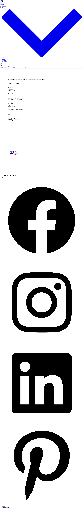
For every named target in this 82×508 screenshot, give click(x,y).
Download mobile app (4, 60)
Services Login (3, 59)
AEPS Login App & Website (4, 61)
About (3, 57)
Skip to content (1, 0)
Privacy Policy (4, 58)
